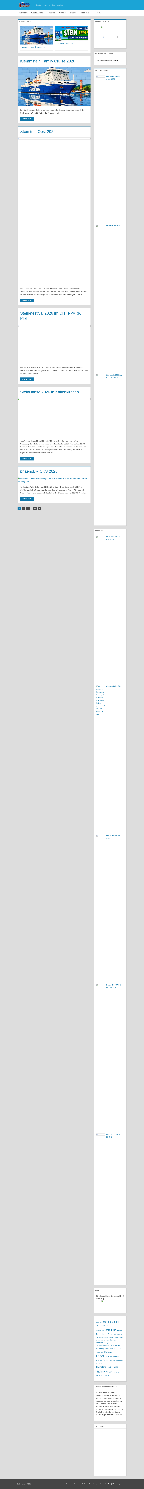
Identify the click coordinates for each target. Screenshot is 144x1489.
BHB (97, 1337)
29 (35, 508)
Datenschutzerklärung (89, 1484)
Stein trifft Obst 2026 (65, 44)
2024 (98, 1326)
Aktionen (63, 13)
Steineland (100, 1363)
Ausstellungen (37, 13)
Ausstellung (109, 1329)
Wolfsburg (106, 1375)
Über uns (85, 13)
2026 (108, 1326)
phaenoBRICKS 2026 (39, 471)
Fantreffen (99, 1343)
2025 (103, 1326)
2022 (110, 1322)
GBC (111, 1345)
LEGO (100, 1356)
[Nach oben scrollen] (139, 1484)
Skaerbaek (112, 1360)
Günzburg (116, 1345)
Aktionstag (98, 1330)
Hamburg (100, 1349)
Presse (105, 1360)
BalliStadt (119, 1330)
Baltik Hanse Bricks (118, 1334)
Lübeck (116, 1356)
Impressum (121, 1484)
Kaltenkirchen (110, 1352)
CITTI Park (106, 1340)
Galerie (73, 13)
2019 (97, 1322)
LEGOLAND (108, 1356)
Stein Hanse (104, 1371)
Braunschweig (103, 1337)
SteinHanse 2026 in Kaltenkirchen (49, 392)
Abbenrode (114, 1326)
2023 (116, 1322)
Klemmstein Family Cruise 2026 (34, 47)
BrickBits (111, 1337)
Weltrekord (99, 1375)
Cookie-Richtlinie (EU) (107, 1484)
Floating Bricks (107, 1343)
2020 (101, 1322)
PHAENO (99, 1360)
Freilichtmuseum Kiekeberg (102, 1345)
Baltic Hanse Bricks (104, 1334)
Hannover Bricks (118, 1349)
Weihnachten (116, 1372)
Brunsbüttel (119, 1337)
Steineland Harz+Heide (107, 1367)
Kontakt (76, 1484)
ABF (118, 1326)
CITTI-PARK (99, 1340)
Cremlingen (113, 1340)
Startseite (23, 13)
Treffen (52, 13)
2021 (105, 1322)
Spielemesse (119, 1360)
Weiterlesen (26, 119)
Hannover (109, 1349)
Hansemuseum (99, 1352)
